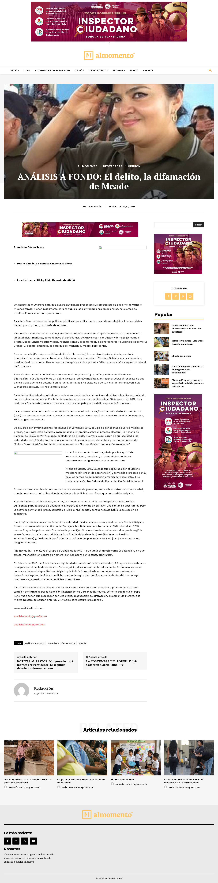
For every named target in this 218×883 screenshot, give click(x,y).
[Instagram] (15, 841)
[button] (190, 70)
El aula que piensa (181, 355)
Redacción (95, 206)
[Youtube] (33, 841)
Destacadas (113, 166)
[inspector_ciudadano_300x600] (178, 489)
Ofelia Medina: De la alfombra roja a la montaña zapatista (186, 328)
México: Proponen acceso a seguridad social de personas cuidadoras (188, 383)
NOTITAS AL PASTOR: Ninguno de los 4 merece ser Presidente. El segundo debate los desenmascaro (45, 665)
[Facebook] (168, 296)
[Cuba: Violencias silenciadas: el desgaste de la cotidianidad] (161, 369)
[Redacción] (21, 690)
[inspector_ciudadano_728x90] (80, 235)
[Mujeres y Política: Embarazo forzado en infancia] (161, 342)
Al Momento (88, 166)
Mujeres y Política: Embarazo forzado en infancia (188, 342)
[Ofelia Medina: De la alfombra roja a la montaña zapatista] (161, 328)
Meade (82, 643)
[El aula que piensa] (161, 356)
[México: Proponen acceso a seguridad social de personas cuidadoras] (161, 383)
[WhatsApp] (190, 296)
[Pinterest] (183, 296)
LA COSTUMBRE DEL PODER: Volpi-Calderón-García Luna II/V (111, 663)
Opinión (134, 166)
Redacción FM (15, 787)
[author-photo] (6, 787)
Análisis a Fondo (34, 643)
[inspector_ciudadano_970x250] (109, 21)
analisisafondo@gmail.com (30, 616)
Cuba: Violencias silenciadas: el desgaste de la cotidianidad (187, 369)
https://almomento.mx (46, 693)
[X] (175, 296)
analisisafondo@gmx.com (29, 624)
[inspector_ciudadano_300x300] (178, 272)
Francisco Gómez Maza (61, 643)
